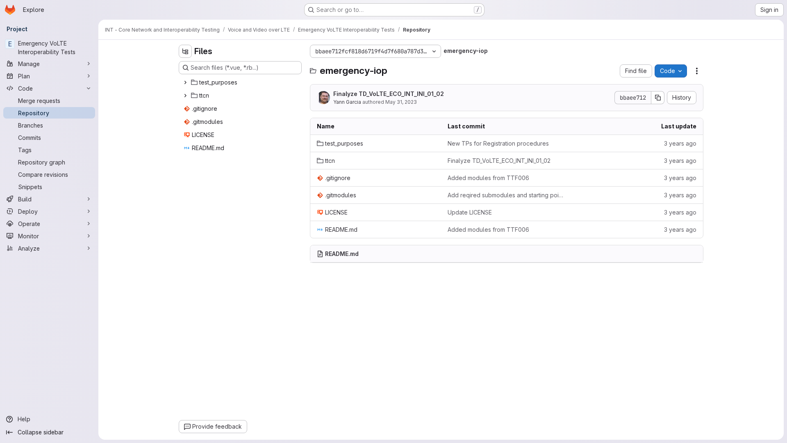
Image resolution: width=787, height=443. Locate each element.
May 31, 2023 (401, 102)
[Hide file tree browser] (185, 51)
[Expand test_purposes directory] (185, 82)
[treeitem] (241, 82)
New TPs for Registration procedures (498, 143)
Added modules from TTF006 (488, 177)
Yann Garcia (347, 102)
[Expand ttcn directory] (185, 95)
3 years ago (680, 143)
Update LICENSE (470, 212)
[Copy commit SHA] (657, 97)
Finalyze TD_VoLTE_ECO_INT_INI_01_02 (388, 93)
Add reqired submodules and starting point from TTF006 (506, 195)
